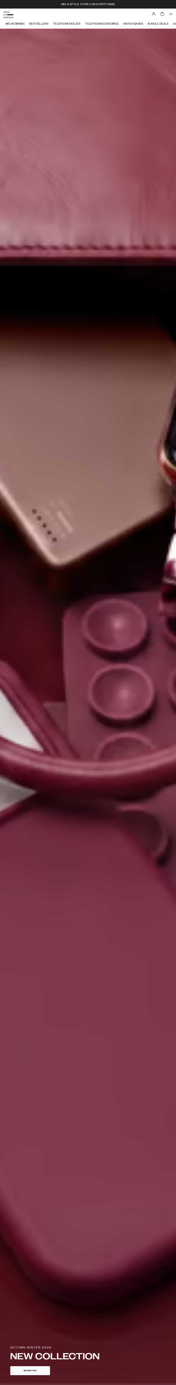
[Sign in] (153, 14)
